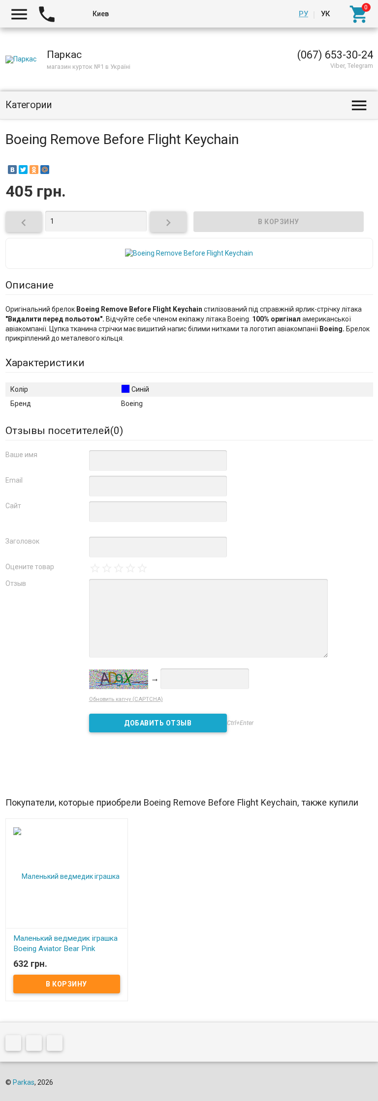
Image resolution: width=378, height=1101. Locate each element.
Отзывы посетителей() (64, 430)
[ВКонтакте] (12, 169)
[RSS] (36, 1044)
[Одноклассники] (34, 169)
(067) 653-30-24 (335, 55)
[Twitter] (23, 169)
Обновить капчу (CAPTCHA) (126, 699)
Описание (29, 285)
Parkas (23, 1082)
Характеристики (45, 363)
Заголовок (22, 541)
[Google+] (15, 1044)
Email (14, 480)
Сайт (13, 506)
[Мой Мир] (44, 169)
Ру (303, 13)
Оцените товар (29, 567)
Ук (325, 13)
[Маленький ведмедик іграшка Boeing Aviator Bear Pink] (66, 875)
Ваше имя (21, 455)
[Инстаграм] (57, 1044)
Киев (101, 14)
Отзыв (15, 583)
